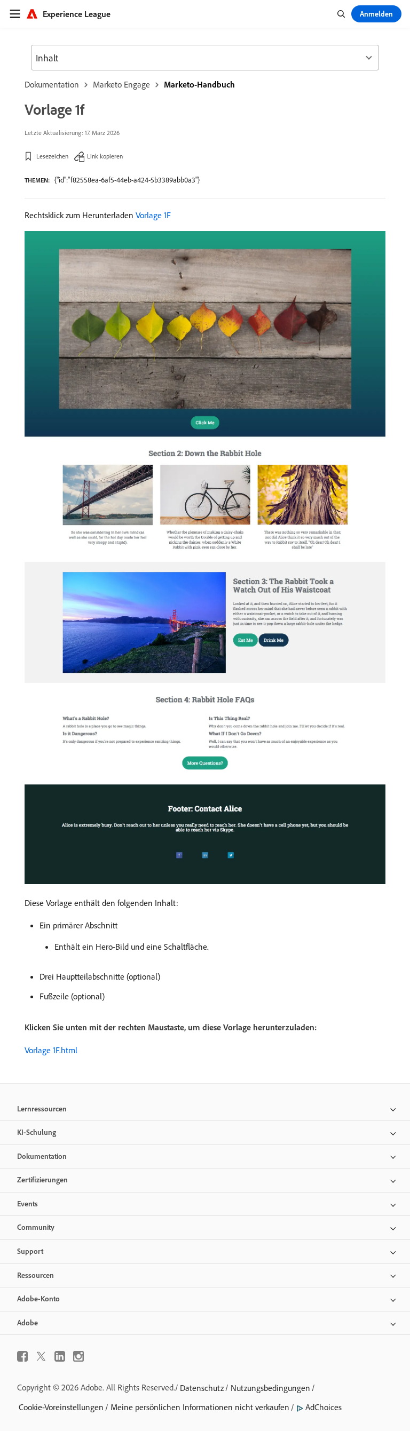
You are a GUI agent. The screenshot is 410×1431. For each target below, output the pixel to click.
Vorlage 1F (153, 215)
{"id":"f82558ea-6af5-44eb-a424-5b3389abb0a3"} (127, 180)
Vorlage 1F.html (51, 1050)
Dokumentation (52, 84)
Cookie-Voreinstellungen (61, 1407)
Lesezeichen (52, 156)
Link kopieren (105, 156)
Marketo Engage (121, 84)
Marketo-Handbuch (199, 84)
